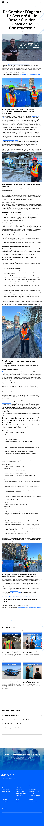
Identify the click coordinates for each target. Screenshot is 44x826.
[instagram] (39, 816)
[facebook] (41, 816)
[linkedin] (38, 816)
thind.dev (19, 816)
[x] (37, 816)
